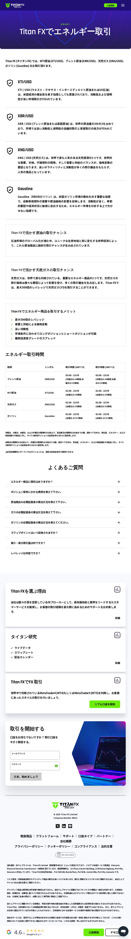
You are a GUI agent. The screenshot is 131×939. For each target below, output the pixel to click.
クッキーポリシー (58, 846)
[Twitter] (58, 825)
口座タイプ (85, 836)
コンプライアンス (85, 846)
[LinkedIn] (64, 825)
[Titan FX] (14, 5)
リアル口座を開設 (105, 704)
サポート (68, 836)
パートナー (104, 836)
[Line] (70, 825)
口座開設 (110, 5)
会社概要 (66, 841)
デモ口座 (115, 932)
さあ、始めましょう (26, 777)
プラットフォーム (47, 836)
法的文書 (106, 846)
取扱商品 (26, 836)
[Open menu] (123, 5)
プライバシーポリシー (29, 846)
